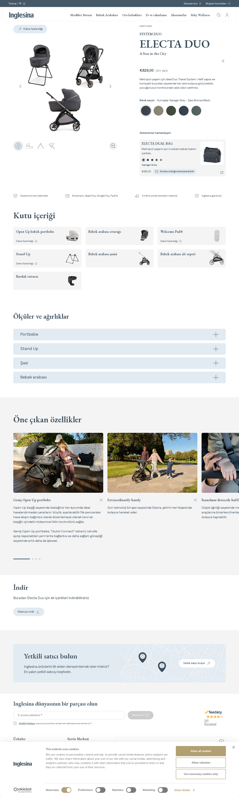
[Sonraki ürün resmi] (110, 86)
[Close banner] (233, 747)
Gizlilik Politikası (27, 723)
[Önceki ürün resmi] (20, 86)
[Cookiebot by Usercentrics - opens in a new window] (22, 790)
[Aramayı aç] (219, 15)
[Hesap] (227, 15)
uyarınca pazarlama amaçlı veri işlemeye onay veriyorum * (55, 723)
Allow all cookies (201, 751)
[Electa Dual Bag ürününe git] (222, 172)
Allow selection (201, 762)
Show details (182, 790)
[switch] (101, 790)
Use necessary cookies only (201, 773)
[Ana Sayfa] (21, 15)
